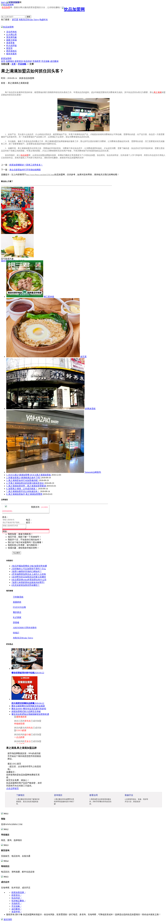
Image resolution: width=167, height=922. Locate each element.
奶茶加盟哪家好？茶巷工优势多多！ (26, 165)
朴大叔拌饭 (11, 45)
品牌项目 (10, 61)
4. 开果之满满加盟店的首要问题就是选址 (25, 483)
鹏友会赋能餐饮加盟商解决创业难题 (28, 706)
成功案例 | (16, 909)
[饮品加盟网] (7, 27)
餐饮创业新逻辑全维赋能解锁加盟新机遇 (30, 714)
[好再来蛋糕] (45, 408)
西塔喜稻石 (11, 51)
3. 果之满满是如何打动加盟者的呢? (22, 480)
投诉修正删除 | (18, 901)
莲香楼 (16, 622)
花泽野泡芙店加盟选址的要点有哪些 (28, 577)
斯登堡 (9, 48)
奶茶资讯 (19, 61)
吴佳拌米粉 (11, 32)
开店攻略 (45, 61)
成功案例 (54, 61)
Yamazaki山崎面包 (93, 472)
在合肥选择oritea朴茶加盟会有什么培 (28, 580)
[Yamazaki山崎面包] (45, 472)
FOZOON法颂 (19, 607)
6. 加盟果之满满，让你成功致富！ (22, 489)
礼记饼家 (17, 617)
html (3, 2)
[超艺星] (43, 356)
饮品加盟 (6, 7)
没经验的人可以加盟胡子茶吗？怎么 (28, 569)
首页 (3, 61)
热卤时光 (43, 19)
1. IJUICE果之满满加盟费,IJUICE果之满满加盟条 (28, 475)
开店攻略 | (16, 906)
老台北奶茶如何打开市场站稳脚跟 (25, 170)
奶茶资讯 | (16, 895)
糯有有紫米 (11, 54)
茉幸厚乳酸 (11, 37)
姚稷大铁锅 (11, 40)
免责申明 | (16, 912)
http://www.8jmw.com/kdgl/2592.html (40, 175)
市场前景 (36, 61)
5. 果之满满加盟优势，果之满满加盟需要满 (26, 486)
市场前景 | (16, 903)
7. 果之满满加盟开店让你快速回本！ (23, 491)
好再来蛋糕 (90, 408)
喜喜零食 (10, 43)
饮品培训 (27, 61)
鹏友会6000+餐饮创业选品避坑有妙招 (28, 709)
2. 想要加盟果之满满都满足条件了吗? (23, 478)
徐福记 (16, 633)
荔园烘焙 (17, 602)
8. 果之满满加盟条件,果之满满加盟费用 (24, 494)
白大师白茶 (11, 34)
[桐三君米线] (24, 297)
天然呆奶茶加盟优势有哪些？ (25, 585)
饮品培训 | (16, 898)
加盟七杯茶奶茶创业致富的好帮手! (27, 582)
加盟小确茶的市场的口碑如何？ (26, 571)
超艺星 (15, 19)
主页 (13, 64)
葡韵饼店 (17, 612)
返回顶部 (8, 919)
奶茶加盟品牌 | (18, 892)
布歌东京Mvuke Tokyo (29, 19)
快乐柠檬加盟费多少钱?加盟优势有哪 (29, 566)
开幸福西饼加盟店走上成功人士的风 (28, 574)
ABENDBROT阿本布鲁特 (25, 627)
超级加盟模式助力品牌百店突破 (26, 711)
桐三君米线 (49, 297)
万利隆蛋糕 (18, 597)
